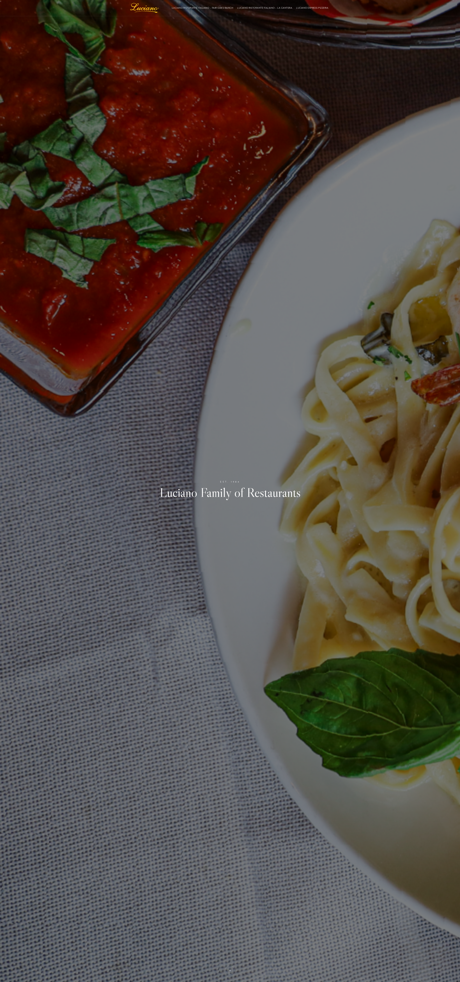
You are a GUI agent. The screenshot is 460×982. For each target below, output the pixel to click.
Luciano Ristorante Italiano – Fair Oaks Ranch (202, 7)
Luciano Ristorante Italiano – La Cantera (264, 7)
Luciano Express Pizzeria (312, 7)
